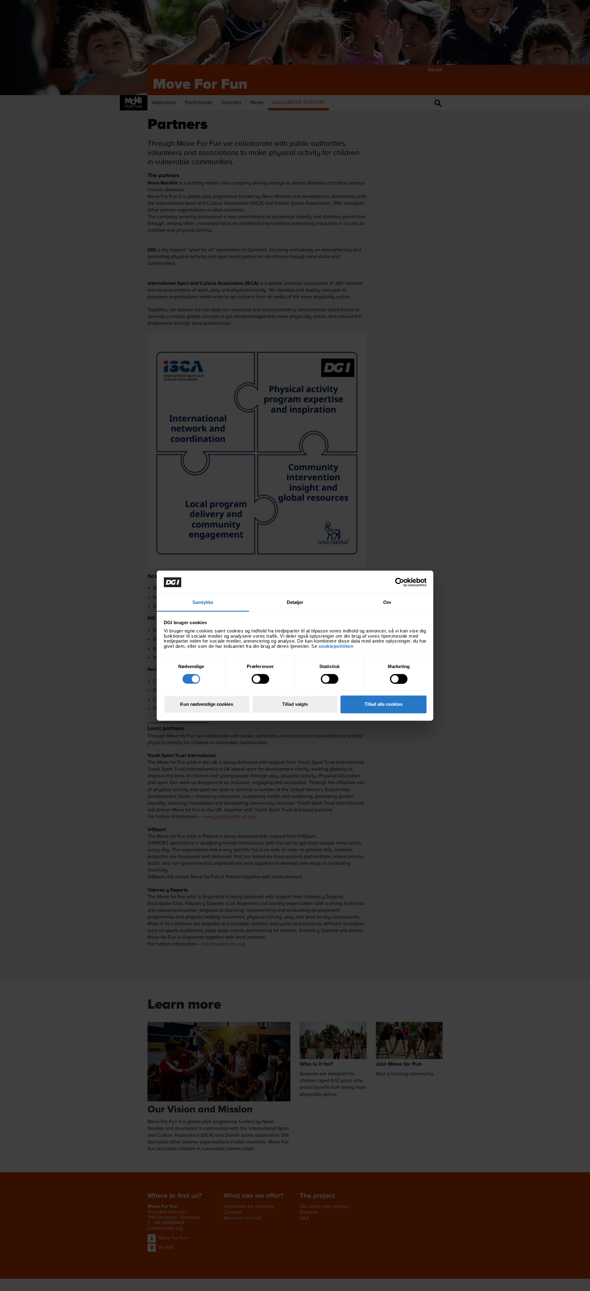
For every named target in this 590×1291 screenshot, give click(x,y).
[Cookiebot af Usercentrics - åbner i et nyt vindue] (400, 582)
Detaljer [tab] (295, 602)
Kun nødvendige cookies (206, 704)
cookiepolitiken (337, 646)
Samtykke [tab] (203, 602)
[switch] (260, 679)
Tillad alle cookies (383, 704)
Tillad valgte (295, 704)
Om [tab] (387, 602)
